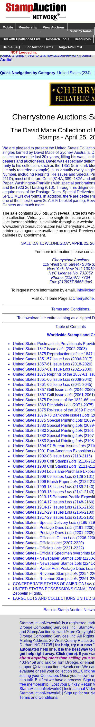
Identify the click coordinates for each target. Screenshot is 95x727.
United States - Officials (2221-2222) (48, 548)
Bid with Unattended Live (21, 39)
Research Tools (57, 39)
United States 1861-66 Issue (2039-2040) (52, 379)
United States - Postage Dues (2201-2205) (54, 533)
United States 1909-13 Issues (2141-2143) (53, 492)
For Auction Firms (39, 47)
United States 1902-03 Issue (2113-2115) (52, 456)
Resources (83, 39)
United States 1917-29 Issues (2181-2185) (53, 517)
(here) (71, 654)
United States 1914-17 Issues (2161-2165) (53, 507)
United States (69, 73)
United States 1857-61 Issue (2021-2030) (52, 369)
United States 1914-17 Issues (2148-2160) (53, 502)
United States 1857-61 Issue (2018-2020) (52, 364)
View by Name (81, 31)
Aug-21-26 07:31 (70, 47)
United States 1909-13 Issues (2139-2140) (53, 487)
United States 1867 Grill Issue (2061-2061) (54, 395)
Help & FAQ (11, 47)
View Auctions (54, 27)
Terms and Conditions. (70, 309)
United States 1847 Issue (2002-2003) (50, 349)
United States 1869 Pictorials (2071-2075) (53, 405)
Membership (28, 27)
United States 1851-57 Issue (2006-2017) (52, 359)
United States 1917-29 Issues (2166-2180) (53, 512)
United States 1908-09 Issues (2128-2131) (53, 476)
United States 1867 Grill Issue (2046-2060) (54, 390)
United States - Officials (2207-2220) (48, 543)
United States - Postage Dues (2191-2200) (54, 528)
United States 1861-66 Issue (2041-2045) (52, 384)
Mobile (8, 27)
